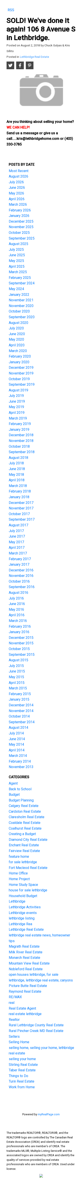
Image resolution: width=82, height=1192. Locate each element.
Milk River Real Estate (25, 952)
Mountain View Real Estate (29, 963)
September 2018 (22, 452)
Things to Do (18, 1076)
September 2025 (22, 238)
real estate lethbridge (25, 1014)
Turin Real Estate (21, 1081)
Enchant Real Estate (24, 845)
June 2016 (17, 604)
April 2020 (16, 345)
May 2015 (16, 677)
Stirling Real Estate (23, 1065)
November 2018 (21, 441)
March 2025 (18, 272)
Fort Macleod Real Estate (28, 868)
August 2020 (18, 323)
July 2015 (16, 666)
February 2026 (20, 210)
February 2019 (20, 424)
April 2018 (16, 480)
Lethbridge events (23, 913)
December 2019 (21, 367)
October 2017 (19, 514)
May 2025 (16, 261)
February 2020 (20, 356)
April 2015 (16, 683)
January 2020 (19, 362)
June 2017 (17, 536)
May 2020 (16, 339)
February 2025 (20, 278)
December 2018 (21, 435)
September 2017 (22, 519)
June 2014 (17, 739)
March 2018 (18, 486)
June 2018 (17, 469)
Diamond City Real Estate (28, 840)
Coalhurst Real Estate (25, 828)
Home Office (18, 873)
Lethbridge (17, 901)
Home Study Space (23, 885)
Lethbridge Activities (25, 907)
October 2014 (19, 716)
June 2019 (17, 401)
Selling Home (19, 1042)
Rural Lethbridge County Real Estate (36, 1025)
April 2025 (16, 266)
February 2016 (20, 626)
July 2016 (16, 598)
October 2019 (19, 379)
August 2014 (18, 727)
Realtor (14, 1020)
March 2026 (18, 204)
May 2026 (16, 193)
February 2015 (20, 694)
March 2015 (18, 688)
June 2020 (17, 334)
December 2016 (21, 570)
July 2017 (16, 531)
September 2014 (22, 722)
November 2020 (21, 306)
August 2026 (18, 176)
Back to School (20, 789)
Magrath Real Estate (24, 946)
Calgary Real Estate (23, 806)
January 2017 (19, 564)
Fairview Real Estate (24, 851)
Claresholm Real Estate (26, 817)
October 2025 (19, 233)
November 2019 (21, 373)
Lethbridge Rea (20, 924)
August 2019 (18, 390)
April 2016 (16, 615)
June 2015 (17, 671)
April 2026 (16, 199)
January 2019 (19, 429)
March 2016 (18, 621)
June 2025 (17, 255)
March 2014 (18, 756)
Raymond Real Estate (25, 991)
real (11, 1003)
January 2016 (19, 632)
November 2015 (21, 643)
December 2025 (21, 221)
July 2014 (16, 733)
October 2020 (19, 311)
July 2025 (16, 249)
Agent (13, 783)
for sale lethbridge (23, 862)
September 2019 (22, 384)
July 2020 (16, 328)
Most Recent (18, 171)
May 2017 (16, 542)
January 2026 (19, 216)
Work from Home (22, 1087)
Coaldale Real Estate (24, 823)
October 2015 (19, 649)
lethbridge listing (22, 918)
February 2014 (20, 761)
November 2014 (21, 711)
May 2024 (16, 289)
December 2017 (21, 503)
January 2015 (19, 699)
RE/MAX (15, 997)
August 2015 (18, 660)
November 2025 (21, 227)
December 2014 (21, 705)
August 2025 (18, 244)
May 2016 (16, 609)
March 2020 (18, 351)
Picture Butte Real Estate (28, 986)
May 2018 (16, 474)
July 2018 (16, 463)
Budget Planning (21, 800)
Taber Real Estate (22, 1070)
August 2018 (18, 458)
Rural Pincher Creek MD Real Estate (36, 1031)
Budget (14, 794)
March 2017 (18, 553)
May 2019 (16, 407)
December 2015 (21, 638)
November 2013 (21, 767)
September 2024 (22, 283)
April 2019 (16, 413)
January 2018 (19, 497)
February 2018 (20, 491)
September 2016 (22, 587)
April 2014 (16, 750)
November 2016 (21, 576)
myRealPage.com (49, 1114)
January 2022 (19, 295)
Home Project (19, 879)
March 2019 (18, 418)
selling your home (22, 1059)
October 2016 (19, 581)
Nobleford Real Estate (26, 969)
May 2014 (16, 744)
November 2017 (21, 508)
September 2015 (22, 654)
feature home (19, 856)
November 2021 (21, 300)
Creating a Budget (22, 834)
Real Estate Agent (22, 1008)
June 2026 (17, 187)
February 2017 (20, 559)
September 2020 (22, 317)
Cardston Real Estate (25, 811)
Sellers (14, 1036)
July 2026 (16, 182)
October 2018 (19, 446)
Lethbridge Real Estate (34, 56)
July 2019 (16, 396)
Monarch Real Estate (24, 958)
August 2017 (18, 525)
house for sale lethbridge (28, 890)
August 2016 (18, 593)
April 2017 (16, 547)
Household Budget (23, 896)
